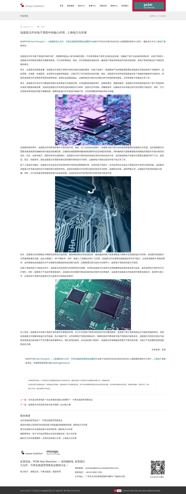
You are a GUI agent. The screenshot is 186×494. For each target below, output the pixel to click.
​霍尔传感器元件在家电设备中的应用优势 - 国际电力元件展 (46, 429)
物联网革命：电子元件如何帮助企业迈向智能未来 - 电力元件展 (48, 433)
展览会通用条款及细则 (151, 490)
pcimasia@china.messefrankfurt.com (102, 467)
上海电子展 (161, 41)
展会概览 (70, 5)
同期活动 (103, 5)
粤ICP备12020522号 (72, 490)
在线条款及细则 (128, 490)
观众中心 (81, 5)
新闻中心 (114, 5)
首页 (61, 5)
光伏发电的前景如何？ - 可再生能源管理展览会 (41, 420)
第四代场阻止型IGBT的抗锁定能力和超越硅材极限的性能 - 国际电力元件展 (53, 424)
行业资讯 (162, 16)
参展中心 (92, 5)
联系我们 (125, 5)
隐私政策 (138, 490)
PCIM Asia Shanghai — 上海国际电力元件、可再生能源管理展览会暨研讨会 (59, 41)
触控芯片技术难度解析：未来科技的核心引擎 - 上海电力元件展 (48, 438)
